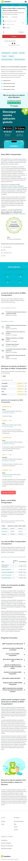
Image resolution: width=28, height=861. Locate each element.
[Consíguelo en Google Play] (19, 128)
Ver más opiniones (8, 492)
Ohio (7, 164)
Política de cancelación (7, 59)
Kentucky (23, 162)
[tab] (6, 17)
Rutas (4, 56)
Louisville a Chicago (17, 187)
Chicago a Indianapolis (18, 186)
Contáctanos (4, 840)
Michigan (3, 164)
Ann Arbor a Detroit (6, 577)
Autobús (3, 821)
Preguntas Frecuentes (19, 59)
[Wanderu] (6, 2)
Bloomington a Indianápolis (8, 460)
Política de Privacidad (6, 848)
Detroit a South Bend (7, 575)
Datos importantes (6, 53)
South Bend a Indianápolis (8, 412)
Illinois (16, 164)
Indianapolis (4, 528)
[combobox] (14, 21)
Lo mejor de (15, 53)
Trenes (2, 824)
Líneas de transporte (6, 843)
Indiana (19, 162)
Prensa (15, 826)
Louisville (4, 534)
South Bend (4, 531)
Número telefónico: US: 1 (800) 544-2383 (11, 212)
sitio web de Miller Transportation (17, 213)
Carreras (16, 829)
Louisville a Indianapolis (7, 572)
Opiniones (21, 53)
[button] (26, 1)
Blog (15, 824)
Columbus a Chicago (7, 476)
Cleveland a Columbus (6, 187)
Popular (11, 56)
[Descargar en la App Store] (8, 128)
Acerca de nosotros (18, 821)
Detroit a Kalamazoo (6, 569)
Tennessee (11, 164)
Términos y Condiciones (7, 845)
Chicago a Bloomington (7, 426)
